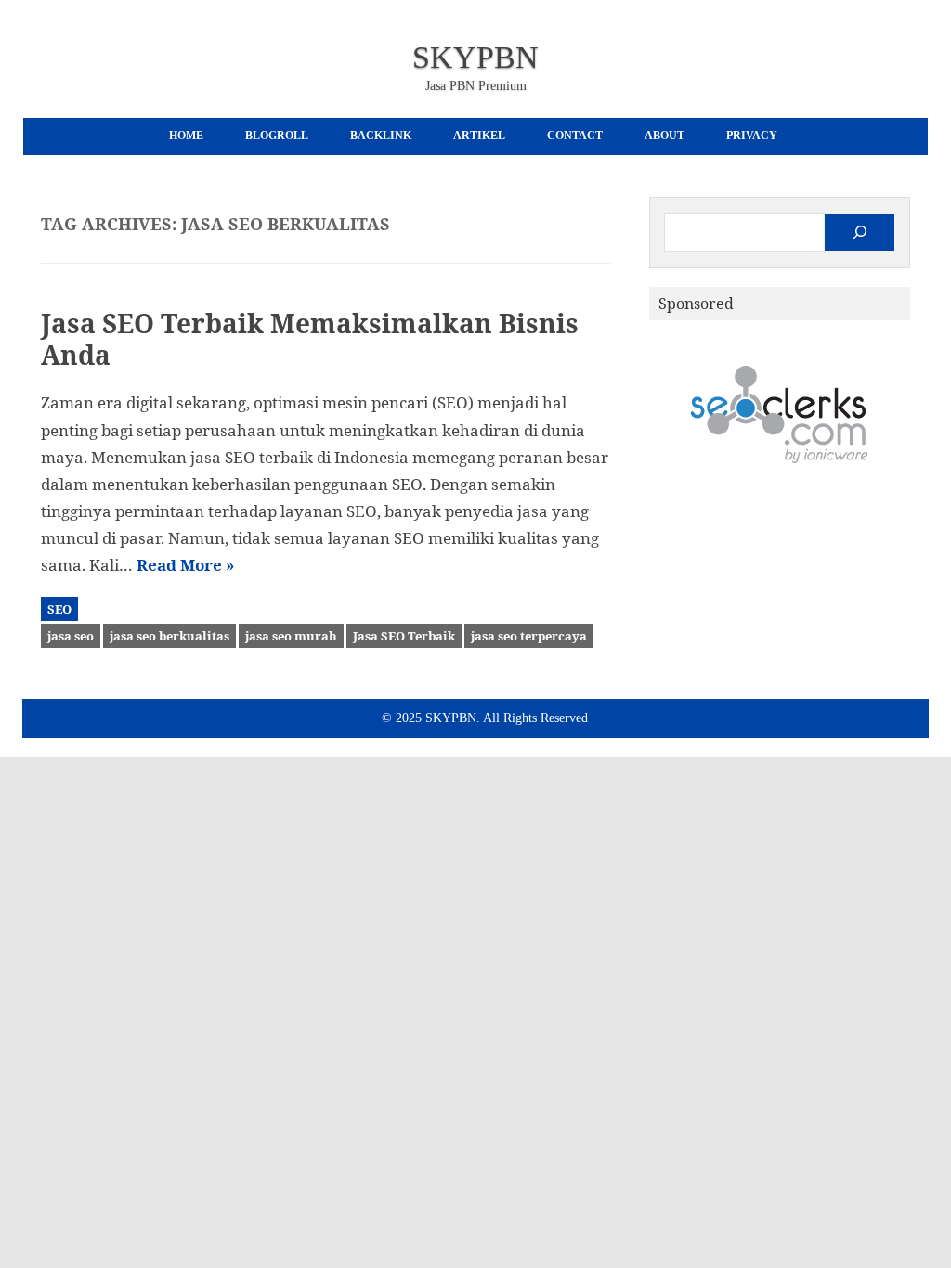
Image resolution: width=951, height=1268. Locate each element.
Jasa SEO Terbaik (404, 636)
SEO (59, 609)
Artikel (479, 135)
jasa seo (70, 636)
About (664, 135)
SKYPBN (475, 57)
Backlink (380, 135)
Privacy (751, 135)
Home (186, 135)
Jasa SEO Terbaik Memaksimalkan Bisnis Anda (310, 338)
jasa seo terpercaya (529, 636)
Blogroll (276, 135)
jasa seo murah (291, 636)
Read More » (185, 565)
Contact (575, 135)
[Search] (859, 232)
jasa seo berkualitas (169, 636)
